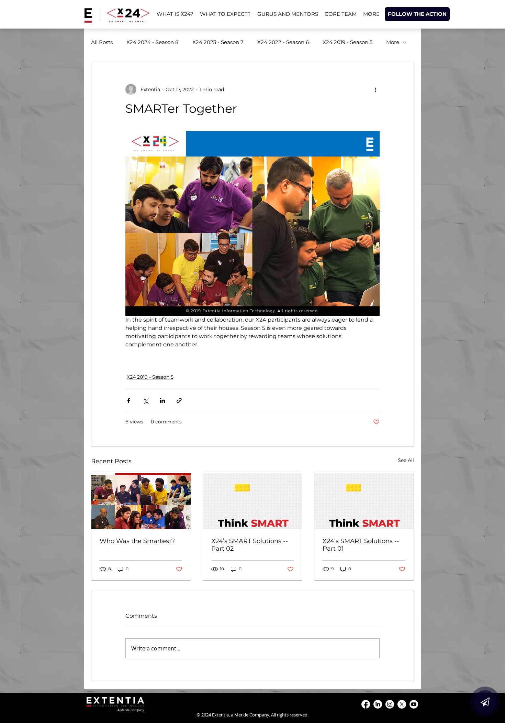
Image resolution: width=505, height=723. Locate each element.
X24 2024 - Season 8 (152, 42)
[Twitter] (401, 704)
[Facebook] (365, 704)
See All (406, 460)
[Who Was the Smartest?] (141, 501)
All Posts (102, 42)
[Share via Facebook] (128, 400)
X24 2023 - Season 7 (218, 42)
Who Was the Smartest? (137, 541)
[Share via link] (179, 400)
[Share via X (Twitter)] (145, 400)
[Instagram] (389, 704)
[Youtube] (413, 704)
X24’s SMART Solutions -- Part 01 (361, 544)
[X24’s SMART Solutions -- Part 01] (364, 501)
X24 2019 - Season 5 (347, 42)
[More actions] (375, 89)
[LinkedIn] (377, 704)
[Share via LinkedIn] (162, 400)
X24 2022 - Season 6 (283, 42)
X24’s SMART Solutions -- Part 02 (249, 544)
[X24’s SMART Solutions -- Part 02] (252, 501)
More (392, 42)
